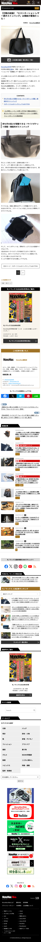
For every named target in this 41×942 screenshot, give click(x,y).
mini (5, 916)
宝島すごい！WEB (24, 928)
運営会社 (18, 902)
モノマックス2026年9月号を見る (19, 341)
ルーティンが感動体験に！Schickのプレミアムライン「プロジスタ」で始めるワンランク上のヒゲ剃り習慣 (27, 519)
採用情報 (25, 902)
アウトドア (26, 744)
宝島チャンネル (8, 911)
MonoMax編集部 (21, 360)
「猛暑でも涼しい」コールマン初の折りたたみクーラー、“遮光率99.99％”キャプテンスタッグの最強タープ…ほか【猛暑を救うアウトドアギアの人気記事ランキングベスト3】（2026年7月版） (25, 626)
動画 (4, 760)
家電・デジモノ (20, 510)
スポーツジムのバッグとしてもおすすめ (17, 104)
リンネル (6, 918)
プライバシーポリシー (8, 905)
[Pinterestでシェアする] (28, 396)
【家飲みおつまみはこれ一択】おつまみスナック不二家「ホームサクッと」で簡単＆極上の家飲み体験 (27, 532)
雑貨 (22, 485)
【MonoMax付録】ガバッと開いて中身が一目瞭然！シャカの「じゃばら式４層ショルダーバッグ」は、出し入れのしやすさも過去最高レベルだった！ (25, 579)
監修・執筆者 (7, 770)
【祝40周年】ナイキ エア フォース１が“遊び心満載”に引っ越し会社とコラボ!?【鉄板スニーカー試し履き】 (20, 416)
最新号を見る (20, 695)
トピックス (6, 765)
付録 (11, 69)
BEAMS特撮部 (27, 755)
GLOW (5, 923)
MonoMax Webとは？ (8, 902)
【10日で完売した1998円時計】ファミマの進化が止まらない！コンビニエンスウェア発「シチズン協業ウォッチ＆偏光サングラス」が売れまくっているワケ (25, 618)
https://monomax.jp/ (14, 383)
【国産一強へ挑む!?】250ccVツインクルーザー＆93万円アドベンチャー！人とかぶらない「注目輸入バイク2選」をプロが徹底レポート (25, 635)
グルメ (17, 536)
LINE (36, 396)
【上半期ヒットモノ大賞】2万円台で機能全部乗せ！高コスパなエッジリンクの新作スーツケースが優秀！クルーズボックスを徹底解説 (21, 113)
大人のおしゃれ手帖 (9, 913)
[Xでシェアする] (13, 396)
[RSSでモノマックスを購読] (33, 886)
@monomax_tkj (14, 381)
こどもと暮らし (27, 760)
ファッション (7, 744)
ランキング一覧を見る (20, 642)
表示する (20, 781)
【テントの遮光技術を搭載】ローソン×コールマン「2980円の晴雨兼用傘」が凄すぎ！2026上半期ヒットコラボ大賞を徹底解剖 (26, 609)
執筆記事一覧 (7, 374)
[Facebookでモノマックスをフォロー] (6, 568)
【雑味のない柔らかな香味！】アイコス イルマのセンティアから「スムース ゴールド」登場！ (20, 408)
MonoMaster (22, 926)
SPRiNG (6, 921)
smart (5, 926)
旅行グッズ (9, 283)
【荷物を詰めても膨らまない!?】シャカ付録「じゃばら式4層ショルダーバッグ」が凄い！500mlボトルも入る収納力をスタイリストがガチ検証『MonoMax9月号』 (27, 466)
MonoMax (22, 923)
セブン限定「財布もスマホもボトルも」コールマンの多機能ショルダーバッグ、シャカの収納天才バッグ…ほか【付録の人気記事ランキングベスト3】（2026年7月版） (27, 451)
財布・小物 (26, 733)
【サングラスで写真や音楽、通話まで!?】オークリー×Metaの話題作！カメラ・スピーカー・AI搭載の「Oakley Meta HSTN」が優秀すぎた (27, 507)
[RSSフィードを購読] (35, 568)
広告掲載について (28, 905)
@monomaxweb (9, 379)
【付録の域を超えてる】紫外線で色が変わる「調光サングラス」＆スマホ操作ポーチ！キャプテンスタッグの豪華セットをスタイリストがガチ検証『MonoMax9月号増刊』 (27, 482)
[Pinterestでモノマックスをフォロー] (20, 568)
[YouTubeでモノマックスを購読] (30, 568)
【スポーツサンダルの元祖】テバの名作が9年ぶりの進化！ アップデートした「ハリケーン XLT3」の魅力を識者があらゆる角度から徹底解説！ (27, 546)
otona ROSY (22, 918)
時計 (4, 733)
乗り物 (24, 749)
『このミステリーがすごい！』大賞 (9, 932)
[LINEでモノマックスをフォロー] (25, 568)
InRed (21, 911)
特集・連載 (26, 765)
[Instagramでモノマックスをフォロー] (16, 568)
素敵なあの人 (22, 916)
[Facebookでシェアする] (5, 396)
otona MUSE (22, 921)
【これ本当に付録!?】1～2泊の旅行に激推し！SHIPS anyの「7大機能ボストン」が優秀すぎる (27, 493)
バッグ (37, 8)
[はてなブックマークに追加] (20, 396)
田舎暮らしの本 (8, 928)
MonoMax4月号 (6, 67)
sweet (21, 913)
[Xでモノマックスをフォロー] (11, 568)
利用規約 (18, 905)
